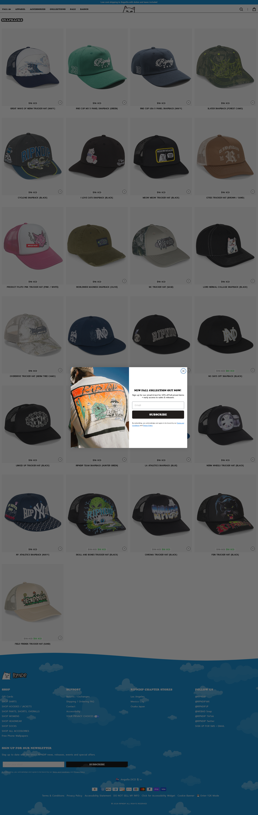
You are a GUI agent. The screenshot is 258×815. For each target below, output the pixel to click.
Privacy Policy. (148, 425)
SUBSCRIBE (158, 414)
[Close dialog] (183, 371)
